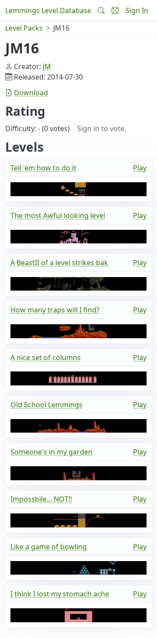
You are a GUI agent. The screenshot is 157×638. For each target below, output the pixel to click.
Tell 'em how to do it (43, 168)
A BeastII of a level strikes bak (59, 262)
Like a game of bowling (48, 546)
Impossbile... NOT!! (41, 499)
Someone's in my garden (51, 452)
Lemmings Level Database (48, 10)
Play (140, 168)
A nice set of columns (45, 357)
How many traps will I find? (54, 310)
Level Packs (24, 28)
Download (31, 92)
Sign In (137, 10)
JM (47, 66)
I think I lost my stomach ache (59, 594)
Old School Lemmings (46, 404)
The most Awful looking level (57, 215)
